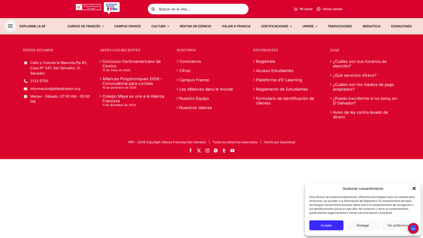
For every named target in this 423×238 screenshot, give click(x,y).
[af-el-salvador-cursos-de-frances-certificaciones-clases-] (98, 3)
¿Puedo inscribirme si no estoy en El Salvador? (365, 100)
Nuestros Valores (195, 107)
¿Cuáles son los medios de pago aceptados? (363, 86)
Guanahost (287, 142)
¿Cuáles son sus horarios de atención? (360, 63)
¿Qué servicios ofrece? (355, 75)
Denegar (363, 225)
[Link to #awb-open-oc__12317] (10, 26)
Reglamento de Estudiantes (282, 89)
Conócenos (190, 61)
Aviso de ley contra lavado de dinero (360, 114)
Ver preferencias (399, 225)
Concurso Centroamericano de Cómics (131, 63)
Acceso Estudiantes (274, 70)
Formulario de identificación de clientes (285, 100)
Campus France (194, 80)
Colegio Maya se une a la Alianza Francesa (133, 98)
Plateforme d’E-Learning (279, 80)
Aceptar (326, 225)
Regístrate (265, 61)
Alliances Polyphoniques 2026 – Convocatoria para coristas (132, 81)
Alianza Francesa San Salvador (183, 142)
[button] (414, 188)
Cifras (185, 70)
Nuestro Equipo (194, 98)
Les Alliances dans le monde (206, 89)
